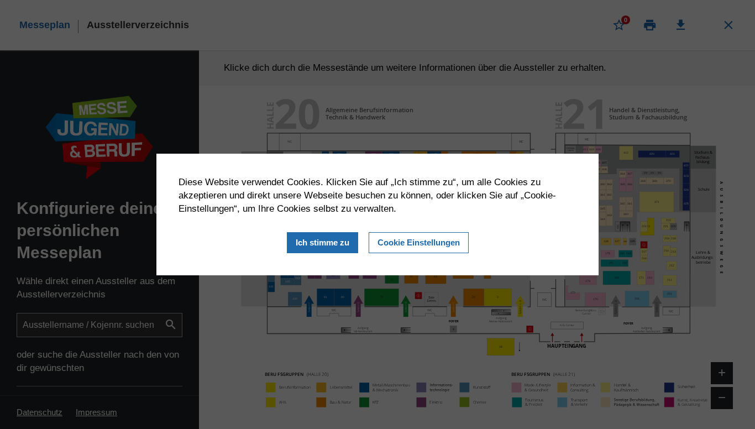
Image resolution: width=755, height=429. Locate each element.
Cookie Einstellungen (419, 242)
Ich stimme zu (322, 242)
